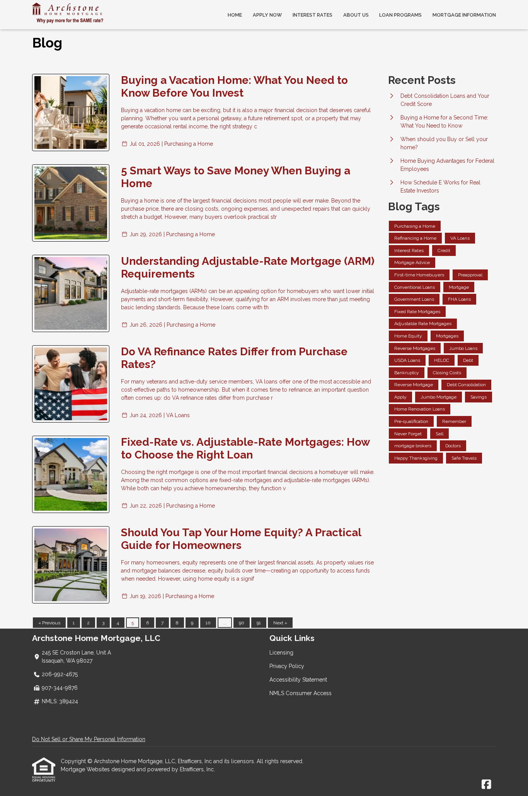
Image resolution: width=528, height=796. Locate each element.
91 (259, 623)
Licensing (281, 652)
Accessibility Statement (298, 680)
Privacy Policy (286, 666)
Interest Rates (312, 15)
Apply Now (267, 15)
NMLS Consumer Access (300, 693)
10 (208, 623)
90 (241, 623)
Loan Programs (400, 15)
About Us (356, 15)
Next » (280, 623)
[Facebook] (486, 785)
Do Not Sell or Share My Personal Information (88, 739)
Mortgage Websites (86, 769)
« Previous (49, 623)
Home (235, 15)
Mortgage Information (464, 15)
